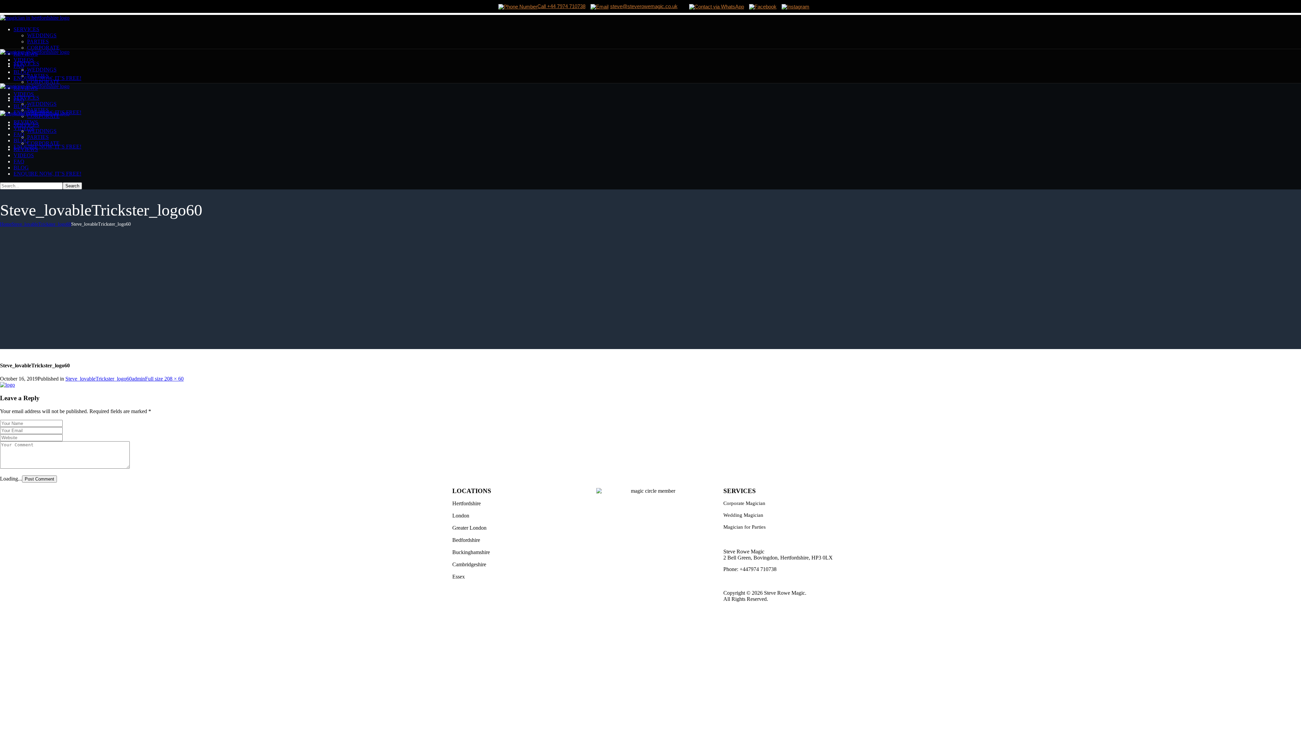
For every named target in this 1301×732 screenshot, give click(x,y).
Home (6, 224)
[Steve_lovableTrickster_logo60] (7, 385)
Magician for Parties (744, 527)
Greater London (469, 528)
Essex (458, 577)
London (460, 515)
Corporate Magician (744, 503)
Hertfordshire (466, 503)
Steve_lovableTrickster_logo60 (41, 224)
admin (138, 379)
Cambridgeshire (469, 564)
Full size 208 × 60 (164, 379)
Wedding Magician (743, 515)
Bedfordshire (466, 540)
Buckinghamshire (471, 552)
